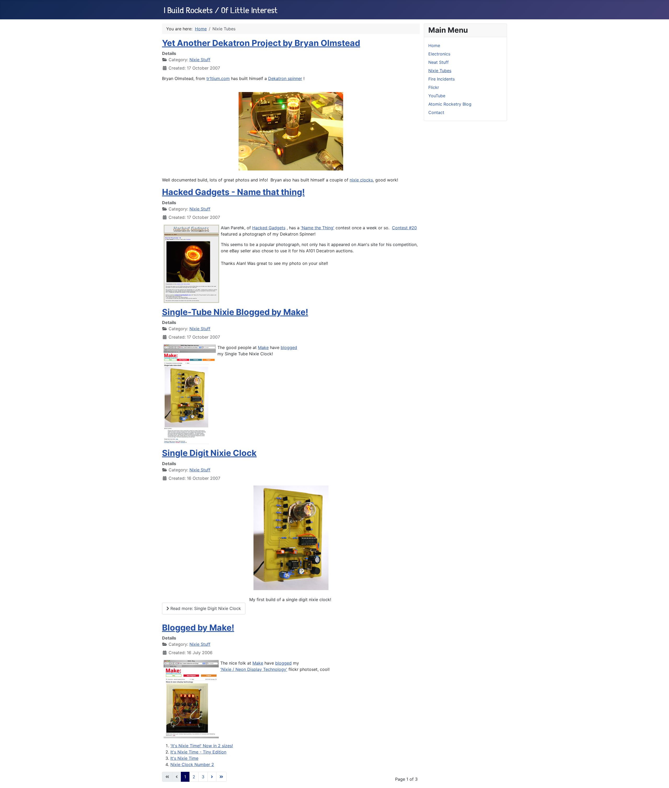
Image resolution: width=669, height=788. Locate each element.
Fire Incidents (441, 79)
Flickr (433, 87)
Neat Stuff (438, 62)
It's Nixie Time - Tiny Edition (198, 752)
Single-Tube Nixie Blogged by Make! (235, 312)
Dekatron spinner (285, 78)
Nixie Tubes (439, 70)
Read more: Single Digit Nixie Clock (205, 608)
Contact (436, 112)
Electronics (439, 53)
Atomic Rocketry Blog (449, 104)
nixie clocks (361, 179)
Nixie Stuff (199, 59)
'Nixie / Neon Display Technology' (253, 669)
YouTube (436, 95)
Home (434, 45)
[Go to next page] (211, 777)
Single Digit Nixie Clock (209, 453)
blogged (289, 347)
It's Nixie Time (184, 758)
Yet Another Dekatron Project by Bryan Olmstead (261, 43)
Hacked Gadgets (268, 227)
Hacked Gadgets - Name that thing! (233, 192)
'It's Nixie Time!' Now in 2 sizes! (201, 745)
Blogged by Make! (198, 628)
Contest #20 (404, 227)
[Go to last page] (221, 777)
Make (263, 347)
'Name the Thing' (317, 227)
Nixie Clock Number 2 (192, 764)
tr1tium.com (218, 78)
